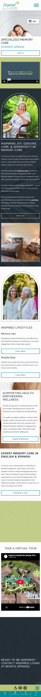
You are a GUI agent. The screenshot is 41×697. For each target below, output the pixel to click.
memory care (22, 171)
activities (34, 200)
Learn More (20, 351)
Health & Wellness (20, 439)
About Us (20, 216)
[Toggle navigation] (36, 5)
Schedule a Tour (20, 493)
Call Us (20, 53)
